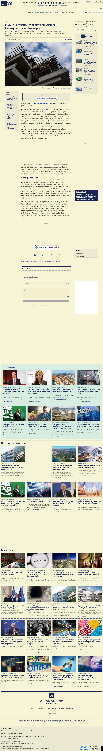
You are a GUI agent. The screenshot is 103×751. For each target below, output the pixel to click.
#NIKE (73, 12)
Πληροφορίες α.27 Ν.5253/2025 (65, 708)
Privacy (48, 708)
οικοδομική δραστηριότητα (43, 104)
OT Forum (89, 2)
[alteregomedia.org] (84, 749)
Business (48, 9)
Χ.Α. (2, 16)
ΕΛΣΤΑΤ (49, 110)
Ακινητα (7, 39)
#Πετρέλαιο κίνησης (33, 12)
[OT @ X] (96, 2)
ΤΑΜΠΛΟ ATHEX (80, 256)
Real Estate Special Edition (29, 261)
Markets (42, 9)
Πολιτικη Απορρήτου (44, 305)
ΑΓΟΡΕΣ (78, 250)
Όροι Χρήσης (34, 305)
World (61, 9)
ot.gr (6, 21)
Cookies (53, 708)
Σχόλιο (25, 287)
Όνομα (24, 280)
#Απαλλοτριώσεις (55, 12)
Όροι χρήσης (41, 708)
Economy (55, 9)
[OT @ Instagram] (98, 2)
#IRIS (47, 12)
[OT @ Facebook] (94, 2)
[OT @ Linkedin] (101, 2)
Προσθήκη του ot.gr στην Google (47, 98)
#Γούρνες (42, 12)
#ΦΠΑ (62, 12)
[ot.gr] (52, 5)
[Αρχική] (6, 3)
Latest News (7, 550)
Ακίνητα (13, 21)
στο (42, 255)
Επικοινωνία (32, 708)
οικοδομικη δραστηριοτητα (52, 261)
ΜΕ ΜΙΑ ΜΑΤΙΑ (79, 253)
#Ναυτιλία (68, 12)
